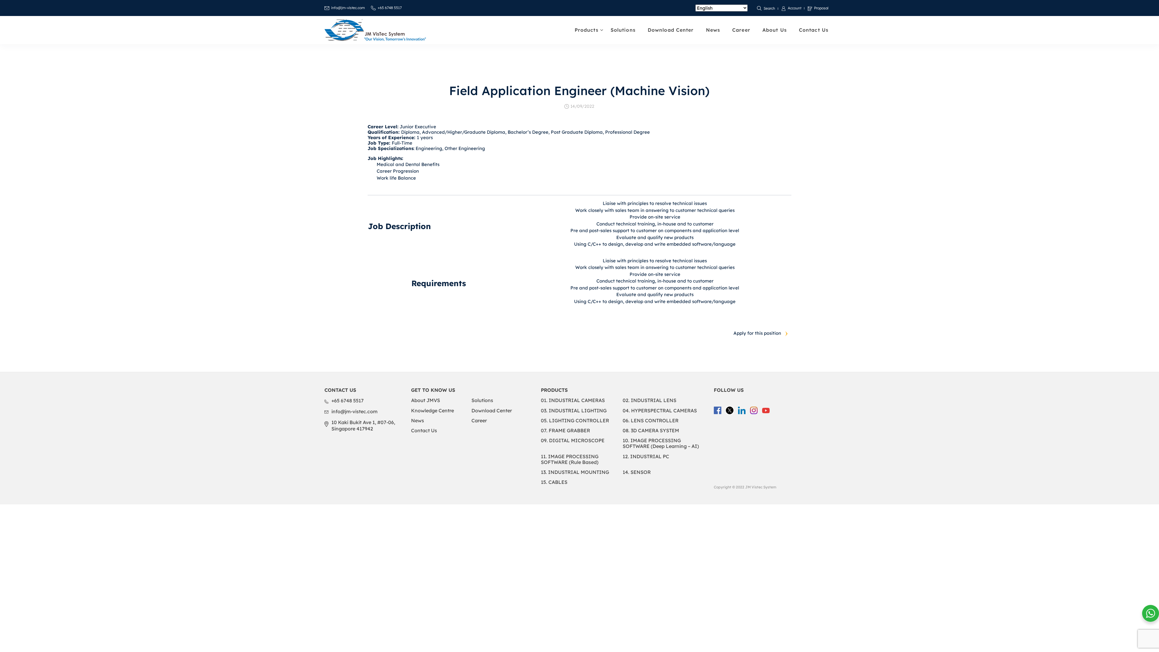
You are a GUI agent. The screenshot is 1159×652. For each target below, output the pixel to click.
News (713, 30)
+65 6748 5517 (390, 7)
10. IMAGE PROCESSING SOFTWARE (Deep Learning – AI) (661, 443)
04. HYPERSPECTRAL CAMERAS (660, 411)
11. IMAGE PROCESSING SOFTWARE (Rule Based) (570, 459)
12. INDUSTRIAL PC (646, 456)
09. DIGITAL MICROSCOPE (573, 440)
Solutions (623, 30)
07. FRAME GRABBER (565, 430)
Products (587, 30)
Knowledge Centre (432, 411)
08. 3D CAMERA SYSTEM (651, 430)
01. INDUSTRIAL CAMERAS (573, 400)
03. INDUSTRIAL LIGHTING (574, 411)
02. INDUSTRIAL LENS (649, 400)
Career (741, 30)
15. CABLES (554, 482)
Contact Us (814, 30)
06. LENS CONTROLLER (650, 420)
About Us (774, 30)
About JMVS (425, 400)
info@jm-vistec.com (348, 7)
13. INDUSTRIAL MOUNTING (575, 472)
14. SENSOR (637, 472)
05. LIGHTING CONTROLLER (575, 420)
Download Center (671, 30)
